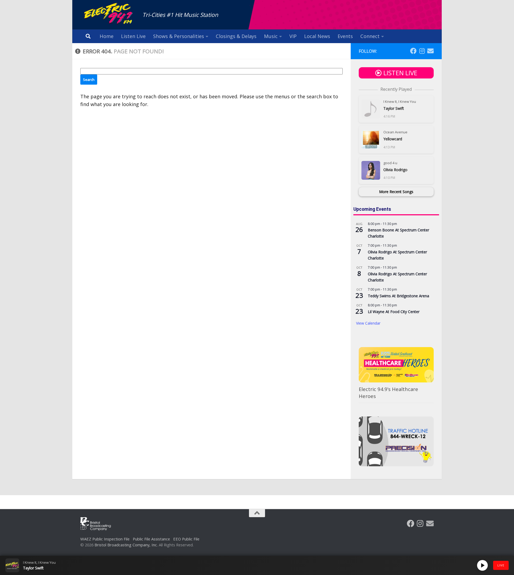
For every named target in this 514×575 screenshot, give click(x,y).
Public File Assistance (151, 539)
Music (271, 36)
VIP (293, 36)
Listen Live (133, 36)
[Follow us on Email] (430, 51)
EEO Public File (186, 539)
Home (107, 36)
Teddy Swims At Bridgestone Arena (398, 295)
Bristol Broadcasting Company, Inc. (126, 544)
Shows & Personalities (178, 36)
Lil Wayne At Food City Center (393, 311)
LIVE (500, 565)
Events (345, 36)
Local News (317, 36)
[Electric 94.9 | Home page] (108, 14)
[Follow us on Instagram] (422, 51)
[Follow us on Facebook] (413, 51)
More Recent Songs (396, 191)
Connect (370, 36)
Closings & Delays (236, 36)
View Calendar (368, 323)
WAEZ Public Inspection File (105, 539)
